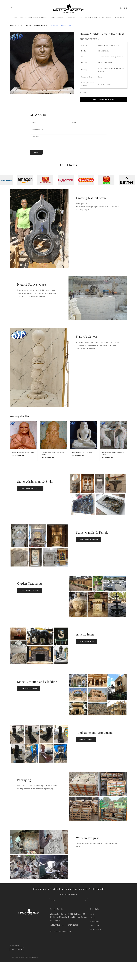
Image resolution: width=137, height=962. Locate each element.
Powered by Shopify (32, 957)
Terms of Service (95, 929)
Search (92, 914)
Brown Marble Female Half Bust (59, 25)
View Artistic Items (86, 641)
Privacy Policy (94, 921)
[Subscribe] (85, 900)
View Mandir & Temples (88, 539)
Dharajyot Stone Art (20, 957)
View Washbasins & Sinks (30, 488)
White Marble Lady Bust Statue (82, 452)
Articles (92, 918)
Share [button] (84, 92)
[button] (12, 8)
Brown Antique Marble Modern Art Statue (113, 453)
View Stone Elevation (28, 688)
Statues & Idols (39, 25)
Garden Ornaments (24, 25)
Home (12, 25)
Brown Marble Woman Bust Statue (23, 452)
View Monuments (85, 739)
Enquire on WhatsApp (103, 99)
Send (36, 152)
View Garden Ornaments (29, 590)
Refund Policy (94, 925)
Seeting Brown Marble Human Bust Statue (53, 453)
